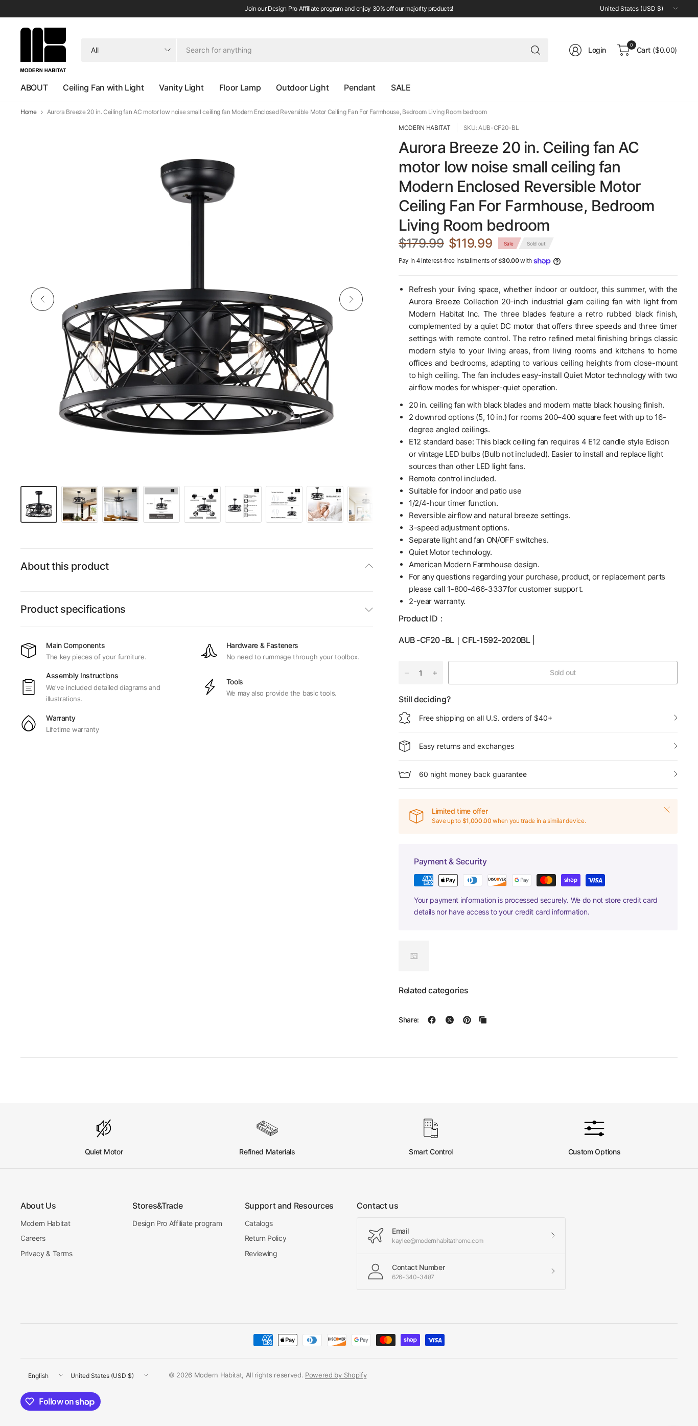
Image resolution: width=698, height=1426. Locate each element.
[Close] (667, 809)
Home (28, 112)
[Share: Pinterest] (467, 1020)
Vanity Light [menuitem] (181, 87)
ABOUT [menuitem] (34, 87)
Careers (32, 1238)
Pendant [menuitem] (360, 87)
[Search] (535, 50)
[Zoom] (353, 142)
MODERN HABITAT (425, 127)
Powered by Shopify (335, 1375)
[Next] (351, 299)
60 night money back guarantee (473, 774)
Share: (409, 1019)
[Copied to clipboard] (483, 1020)
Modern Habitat (45, 1223)
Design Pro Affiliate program (177, 1223)
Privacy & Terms (46, 1253)
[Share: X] (449, 1020)
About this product (64, 566)
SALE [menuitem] (401, 87)
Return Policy (266, 1238)
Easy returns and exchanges (466, 746)
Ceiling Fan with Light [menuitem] (103, 87)
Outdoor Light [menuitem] (302, 87)
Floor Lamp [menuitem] (240, 87)
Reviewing (261, 1253)
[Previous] (42, 299)
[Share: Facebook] (431, 1020)
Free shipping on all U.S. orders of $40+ (485, 718)
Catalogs (259, 1223)
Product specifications (73, 609)
